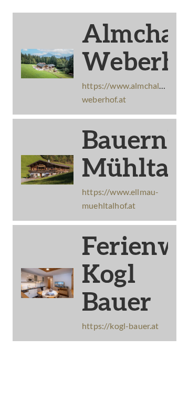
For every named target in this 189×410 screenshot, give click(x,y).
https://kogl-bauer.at (120, 326)
